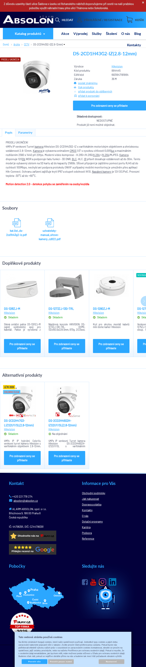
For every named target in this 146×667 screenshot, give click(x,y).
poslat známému (88, 83)
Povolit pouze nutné (61, 662)
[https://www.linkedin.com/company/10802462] (112, 582)
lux (112, 150)
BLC (74, 159)
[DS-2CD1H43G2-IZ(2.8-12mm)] (37, 77)
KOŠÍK (139, 20)
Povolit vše (34, 662)
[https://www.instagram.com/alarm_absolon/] (102, 582)
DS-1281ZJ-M (12, 308)
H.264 (96, 155)
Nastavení (111, 662)
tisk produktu (86, 87)
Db (23, 159)
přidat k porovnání (88, 95)
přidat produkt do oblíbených (95, 91)
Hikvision (117, 66)
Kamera (37, 150)
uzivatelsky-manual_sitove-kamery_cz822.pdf (50, 235)
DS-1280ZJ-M (101, 308)
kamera (39, 146)
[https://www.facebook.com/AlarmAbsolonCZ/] (85, 582)
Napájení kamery (101, 171)
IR (85, 159)
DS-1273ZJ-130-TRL (61, 308)
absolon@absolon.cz (25, 500)
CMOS (73, 150)
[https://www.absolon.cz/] (28, 19)
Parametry (25, 132)
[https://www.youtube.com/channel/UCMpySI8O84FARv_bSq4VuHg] (93, 582)
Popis (8, 132)
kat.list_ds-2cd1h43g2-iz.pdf (16, 232)
